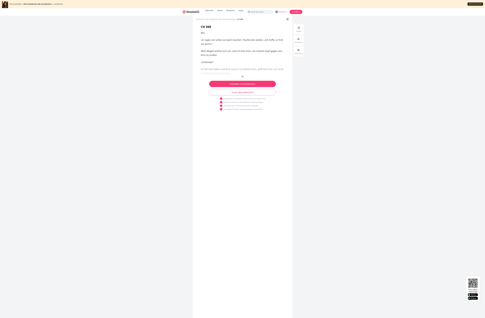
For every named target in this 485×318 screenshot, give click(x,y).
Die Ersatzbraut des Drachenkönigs (220, 19)
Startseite (209, 10)
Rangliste (231, 10)
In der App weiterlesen (242, 92)
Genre (220, 10)
